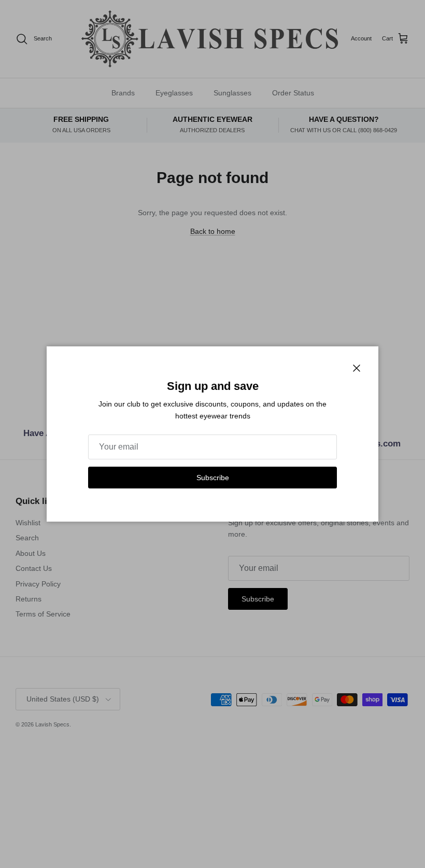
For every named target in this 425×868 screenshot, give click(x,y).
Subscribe (212, 477)
